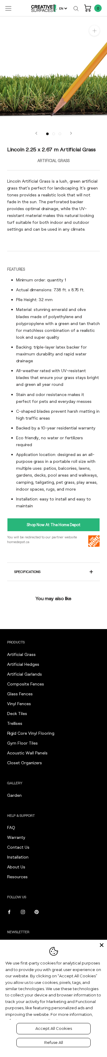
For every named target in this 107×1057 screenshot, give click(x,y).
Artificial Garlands (24, 674)
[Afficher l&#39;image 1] (47, 133)
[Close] (102, 945)
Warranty (16, 837)
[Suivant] (71, 133)
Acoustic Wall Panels (27, 752)
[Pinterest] (36, 911)
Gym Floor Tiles (22, 742)
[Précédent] (36, 133)
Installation (18, 856)
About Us (16, 866)
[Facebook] (9, 911)
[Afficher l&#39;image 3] (60, 133)
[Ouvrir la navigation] (8, 8)
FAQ (11, 827)
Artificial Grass (21, 654)
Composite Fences (25, 683)
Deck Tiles (17, 713)
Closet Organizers (24, 762)
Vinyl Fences (19, 703)
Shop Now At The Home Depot (54, 524)
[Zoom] (94, 30)
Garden (14, 795)
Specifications (27, 571)
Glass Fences (20, 693)
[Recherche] (76, 8)
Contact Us (18, 847)
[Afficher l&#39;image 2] (53, 133)
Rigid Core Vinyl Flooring (30, 733)
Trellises (14, 723)
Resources (17, 876)
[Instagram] (23, 911)
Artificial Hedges (23, 664)
